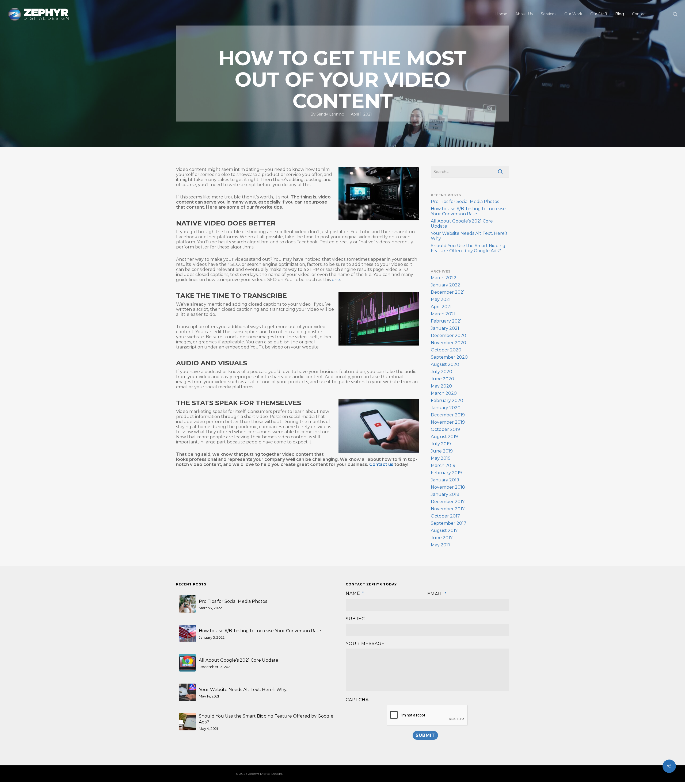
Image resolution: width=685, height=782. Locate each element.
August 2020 (445, 364)
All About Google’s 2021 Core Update (462, 223)
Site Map (438, 773)
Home (501, 13)
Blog (619, 13)
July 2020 (441, 371)
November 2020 (448, 342)
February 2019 (446, 472)
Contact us (381, 464)
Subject (357, 618)
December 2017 (448, 501)
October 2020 (446, 349)
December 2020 (448, 335)
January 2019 (445, 479)
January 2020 (446, 407)
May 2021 (441, 299)
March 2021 (443, 313)
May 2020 (441, 386)
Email (437, 593)
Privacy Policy (418, 773)
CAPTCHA (357, 699)
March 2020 (444, 393)
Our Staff (598, 13)
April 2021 (441, 306)
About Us (524, 13)
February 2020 (447, 400)
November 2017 (448, 508)
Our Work (573, 13)
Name (355, 593)
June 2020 (442, 378)
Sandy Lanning (330, 114)
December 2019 (448, 414)
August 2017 (444, 530)
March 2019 (443, 465)
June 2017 (442, 537)
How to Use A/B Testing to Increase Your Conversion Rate (468, 211)
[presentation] (427, 715)
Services (548, 13)
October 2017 (445, 516)
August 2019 (444, 436)
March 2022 (443, 277)
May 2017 (441, 544)
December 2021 (448, 292)
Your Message (365, 643)
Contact (639, 13)
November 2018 (448, 487)
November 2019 (448, 422)
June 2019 (442, 451)
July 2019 (441, 443)
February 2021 (446, 321)
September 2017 (448, 523)
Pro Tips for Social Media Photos (465, 201)
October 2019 (445, 429)
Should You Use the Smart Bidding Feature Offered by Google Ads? (468, 248)
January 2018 (445, 494)
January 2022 (445, 285)
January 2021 (445, 328)
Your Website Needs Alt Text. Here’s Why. (469, 236)
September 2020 (449, 357)
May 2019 (441, 458)
